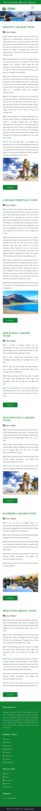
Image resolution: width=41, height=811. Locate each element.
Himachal (8, 755)
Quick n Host (29, 809)
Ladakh (7, 752)
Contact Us (8, 787)
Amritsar (7, 759)
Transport (8, 780)
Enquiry (33, 2)
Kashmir (7, 742)
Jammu (7, 739)
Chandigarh (8, 762)
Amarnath (8, 745)
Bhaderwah (8, 749)
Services (7, 783)
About (6, 777)
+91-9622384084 (10, 798)
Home (6, 773)
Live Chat (25, 2)
